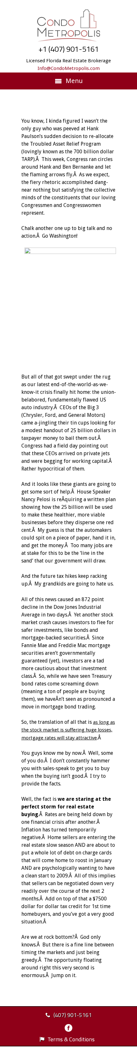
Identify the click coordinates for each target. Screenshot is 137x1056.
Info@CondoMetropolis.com (69, 68)
